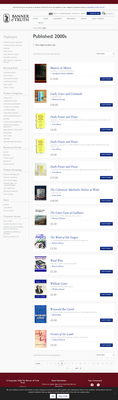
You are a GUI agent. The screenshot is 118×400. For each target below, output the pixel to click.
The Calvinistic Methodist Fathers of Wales (75, 190)
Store (45, 19)
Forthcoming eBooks (13, 45)
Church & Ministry (11, 107)
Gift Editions (9, 188)
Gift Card (8, 136)
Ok (53, 396)
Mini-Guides (8, 194)
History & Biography (12, 104)
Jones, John (56, 195)
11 (85, 363)
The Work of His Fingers (64, 237)
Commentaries (9, 110)
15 (102, 363)
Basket (6, 204)
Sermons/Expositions (12, 116)
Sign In (83, 13)
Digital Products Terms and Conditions (13, 228)
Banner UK (54, 13)
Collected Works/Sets (13, 122)
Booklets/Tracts (11, 191)
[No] (115, 393)
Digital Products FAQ (13, 224)
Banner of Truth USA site (97, 7)
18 (67, 368)
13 (93, 363)
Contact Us (76, 13)
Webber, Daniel (58, 289)
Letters (6, 119)
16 (107, 363)
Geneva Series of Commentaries (10, 184)
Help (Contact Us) (11, 237)
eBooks (7, 48)
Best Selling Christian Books (13, 61)
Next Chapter (98, 19)
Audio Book (9, 164)
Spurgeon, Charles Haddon (62, 73)
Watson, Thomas (58, 218)
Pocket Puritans (10, 177)
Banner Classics (10, 57)
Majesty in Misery (60, 68)
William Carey (58, 283)
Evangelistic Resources (13, 130)
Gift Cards (8, 221)
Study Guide (9, 158)
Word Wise (56, 260)
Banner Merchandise (12, 142)
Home (35, 28)
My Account (9, 210)
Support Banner (65, 13)
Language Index (10, 78)
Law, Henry (56, 124)
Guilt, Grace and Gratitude (66, 94)
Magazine (57, 19)
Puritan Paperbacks (11, 174)
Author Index (10, 72)
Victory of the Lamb (62, 334)
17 (111, 363)
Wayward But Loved (62, 309)
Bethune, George (58, 99)
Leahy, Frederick (58, 340)
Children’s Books (11, 113)
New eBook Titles (11, 54)
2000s (39, 28)
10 (80, 363)
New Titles (8, 51)
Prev (38, 363)
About (41, 23)
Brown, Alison (57, 243)
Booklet (7, 161)
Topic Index (9, 87)
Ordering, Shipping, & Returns (12, 233)
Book (6, 152)
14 (98, 363)
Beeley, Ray (56, 315)
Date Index (8, 75)
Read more (63, 396)
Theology (8, 98)
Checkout (8, 207)
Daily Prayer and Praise (64, 117)
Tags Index (8, 84)
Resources (71, 19)
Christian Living (10, 101)
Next (77, 368)
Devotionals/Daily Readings (11, 126)
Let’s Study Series (10, 180)
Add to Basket (106, 79)
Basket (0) (94, 13)
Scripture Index (10, 81)
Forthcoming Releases (13, 42)
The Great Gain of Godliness (67, 213)
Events (84, 19)
